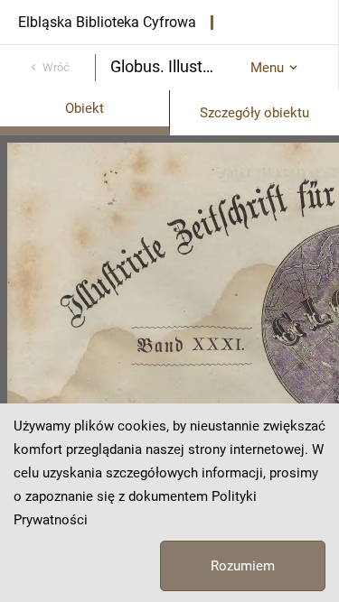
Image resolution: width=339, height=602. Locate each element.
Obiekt (84, 108)
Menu (267, 68)
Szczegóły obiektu (254, 113)
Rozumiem (243, 566)
